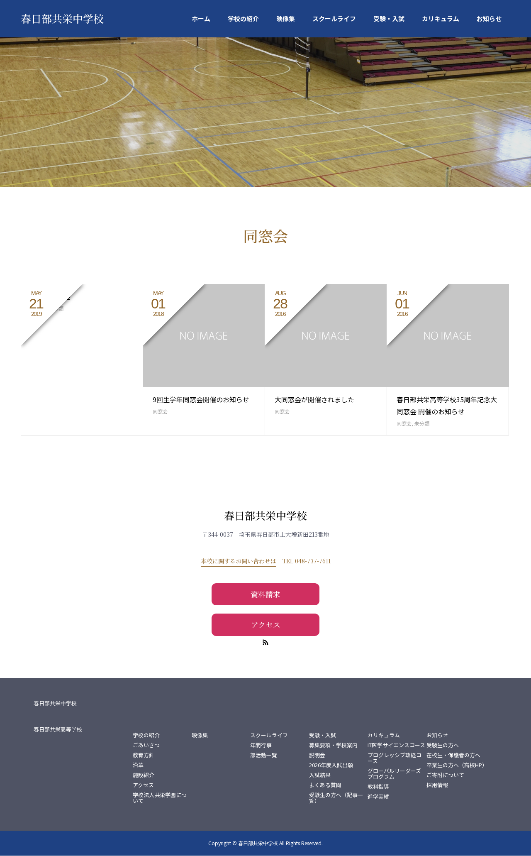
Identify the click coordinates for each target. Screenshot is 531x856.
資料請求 (265, 594)
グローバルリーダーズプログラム (394, 774)
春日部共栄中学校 (62, 18)
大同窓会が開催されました (314, 399)
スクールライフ (334, 18)
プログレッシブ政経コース (394, 758)
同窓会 (160, 411)
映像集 (285, 18)
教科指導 (378, 787)
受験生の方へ (442, 745)
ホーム (201, 18)
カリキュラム (440, 18)
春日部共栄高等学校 (58, 729)
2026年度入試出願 (331, 765)
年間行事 (261, 745)
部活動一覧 (263, 755)
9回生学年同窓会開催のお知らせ (201, 399)
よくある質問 (325, 785)
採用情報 (437, 785)
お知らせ (489, 18)
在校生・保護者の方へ (453, 755)
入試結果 (320, 775)
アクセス (265, 624)
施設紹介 (143, 775)
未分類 (421, 423)
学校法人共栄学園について (160, 798)
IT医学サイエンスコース (396, 745)
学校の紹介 (243, 18)
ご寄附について (445, 775)
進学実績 (378, 797)
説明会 (317, 755)
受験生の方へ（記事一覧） (336, 798)
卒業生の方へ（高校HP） (455, 765)
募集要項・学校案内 (333, 745)
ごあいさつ (146, 745)
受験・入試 (388, 18)
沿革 (138, 765)
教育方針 (143, 755)
